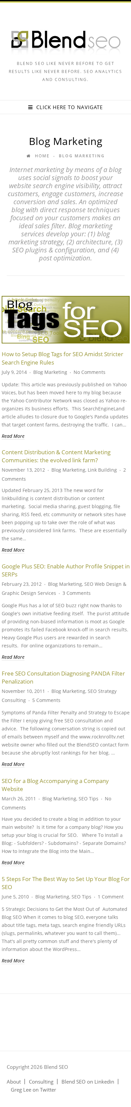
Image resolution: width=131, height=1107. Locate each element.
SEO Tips (88, 798)
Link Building (102, 470)
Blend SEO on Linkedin (87, 1081)
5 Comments (46, 700)
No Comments (89, 372)
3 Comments (76, 593)
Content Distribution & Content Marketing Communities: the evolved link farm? (56, 456)
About (14, 1081)
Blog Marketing (50, 372)
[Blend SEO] (66, 53)
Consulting (41, 1081)
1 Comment (111, 896)
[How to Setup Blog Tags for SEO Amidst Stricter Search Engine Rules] (66, 319)
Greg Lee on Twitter (33, 1089)
